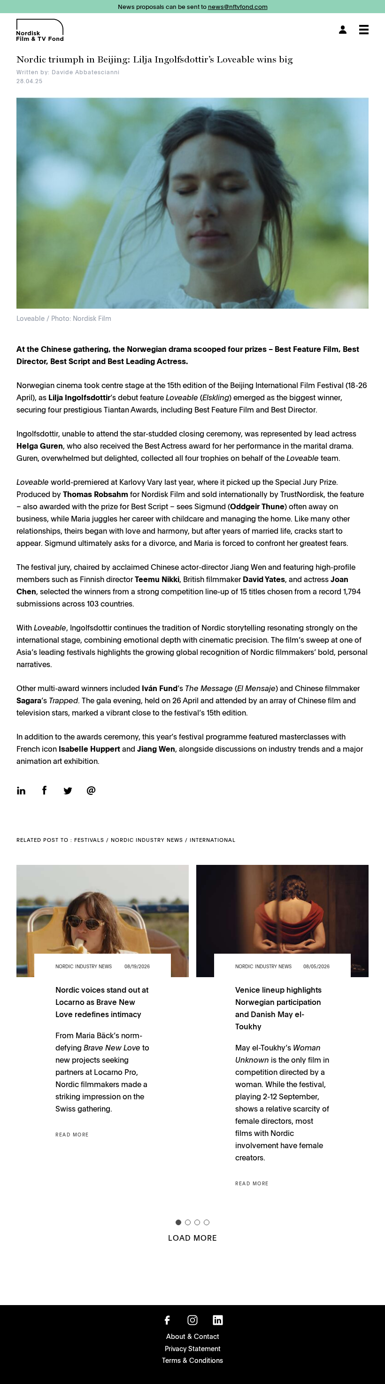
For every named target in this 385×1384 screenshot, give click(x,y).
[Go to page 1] (178, 1222)
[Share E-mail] (91, 791)
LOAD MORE (192, 1237)
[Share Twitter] (68, 792)
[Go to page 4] (206, 1222)
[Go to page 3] (197, 1222)
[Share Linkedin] (21, 791)
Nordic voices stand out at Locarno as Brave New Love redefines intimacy (101, 1001)
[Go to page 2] (188, 1222)
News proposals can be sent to (193, 6)
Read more (72, 1134)
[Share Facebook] (44, 791)
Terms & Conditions (192, 1360)
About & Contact (192, 1336)
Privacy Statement (193, 1348)
